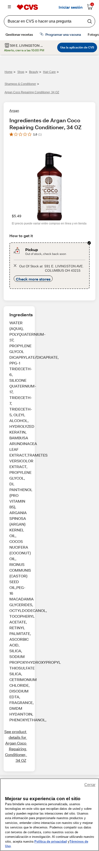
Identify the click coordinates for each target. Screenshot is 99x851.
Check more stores (33, 279)
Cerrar (89, 785)
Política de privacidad (50, 841)
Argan (14, 110)
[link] (15, 746)
